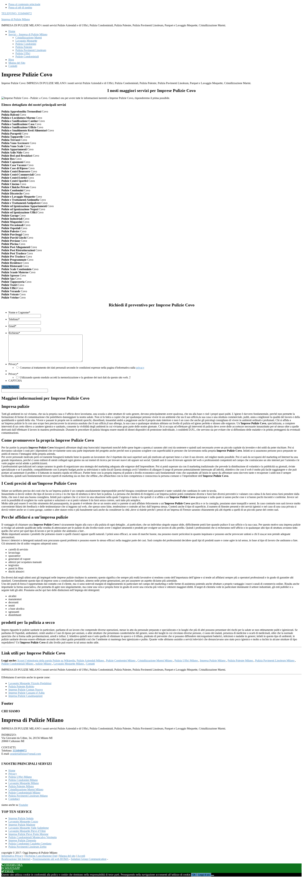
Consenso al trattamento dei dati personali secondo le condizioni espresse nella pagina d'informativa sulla (82, 367)
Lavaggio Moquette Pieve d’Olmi (27, 830)
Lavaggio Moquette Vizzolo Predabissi (29, 683)
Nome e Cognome (19, 312)
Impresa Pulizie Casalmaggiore (25, 695)
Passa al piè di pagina (20, 7)
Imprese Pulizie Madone (21, 824)
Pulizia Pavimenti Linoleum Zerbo (27, 846)
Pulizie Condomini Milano (121, 660)
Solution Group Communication (88, 859)
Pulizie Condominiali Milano (17, 663)
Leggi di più (204, 874)
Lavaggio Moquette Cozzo (23, 821)
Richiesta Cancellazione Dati (41, 855)
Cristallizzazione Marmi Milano (155, 660)
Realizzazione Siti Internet (15, 859)
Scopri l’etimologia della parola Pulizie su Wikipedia (46, 660)
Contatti (90, 663)
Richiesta (14, 332)
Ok (194, 874)
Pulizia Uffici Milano (186, 660)
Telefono (14, 319)
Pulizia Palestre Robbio (21, 686)
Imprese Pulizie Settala (20, 818)
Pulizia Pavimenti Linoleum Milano (275, 660)
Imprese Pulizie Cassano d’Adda (26, 692)
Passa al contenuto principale (24, 4)
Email (12, 326)
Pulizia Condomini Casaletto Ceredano (29, 843)
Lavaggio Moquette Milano (69, 663)
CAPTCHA (15, 380)
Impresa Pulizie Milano (213, 660)
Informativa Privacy (12, 855)
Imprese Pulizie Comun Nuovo (25, 689)
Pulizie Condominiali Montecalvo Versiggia (32, 837)
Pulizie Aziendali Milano (91, 660)
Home (11, 770)
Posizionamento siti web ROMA (51, 859)
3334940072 (20, 750)
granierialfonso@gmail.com (25, 753)
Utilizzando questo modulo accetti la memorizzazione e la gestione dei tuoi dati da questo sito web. (75, 377)
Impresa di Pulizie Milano (15, 19)
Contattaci (14, 798)
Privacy (13, 364)
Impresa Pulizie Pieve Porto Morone (28, 834)
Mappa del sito (67, 855)
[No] (212, 875)
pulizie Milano (43, 663)
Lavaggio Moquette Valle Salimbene (28, 827)
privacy (140, 367)
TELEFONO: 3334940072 (16, 13)
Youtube (23, 804)
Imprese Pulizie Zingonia (22, 840)
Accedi (81, 855)
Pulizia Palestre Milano (241, 660)
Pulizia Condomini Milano (23, 779)
